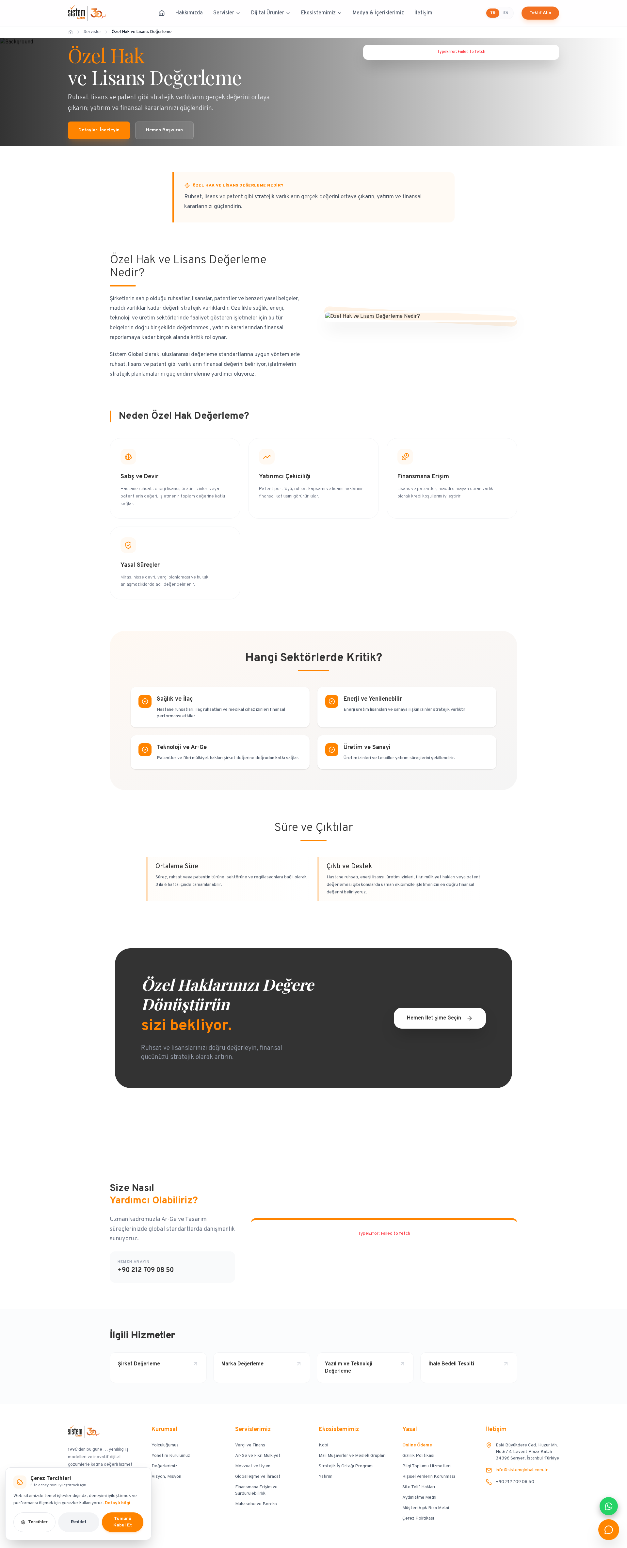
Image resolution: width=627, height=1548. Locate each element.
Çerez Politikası (418, 1518)
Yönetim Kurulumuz (171, 1455)
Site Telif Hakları (418, 1487)
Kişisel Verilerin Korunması (428, 1476)
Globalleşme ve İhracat (258, 1476)
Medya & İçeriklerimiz (378, 13)
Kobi (323, 1445)
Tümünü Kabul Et (122, 1522)
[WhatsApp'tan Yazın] (609, 1506)
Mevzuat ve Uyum (252, 1466)
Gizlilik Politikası (418, 1455)
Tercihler (38, 1522)
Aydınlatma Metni (419, 1497)
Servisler (223, 13)
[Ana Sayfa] (161, 13)
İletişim (423, 13)
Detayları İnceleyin (99, 130)
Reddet (79, 1522)
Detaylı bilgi (117, 1503)
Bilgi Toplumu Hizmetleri (426, 1466)
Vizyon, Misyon (166, 1476)
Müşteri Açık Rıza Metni (425, 1508)
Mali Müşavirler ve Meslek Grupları (352, 1455)
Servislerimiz (253, 1429)
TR (492, 13)
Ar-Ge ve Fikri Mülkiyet (258, 1455)
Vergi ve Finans (250, 1445)
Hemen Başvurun (164, 130)
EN (505, 13)
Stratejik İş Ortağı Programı (346, 1466)
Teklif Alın (540, 13)
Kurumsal (164, 1429)
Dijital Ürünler (267, 13)
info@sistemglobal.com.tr (522, 1470)
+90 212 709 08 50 (146, 1270)
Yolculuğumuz (165, 1445)
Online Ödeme (417, 1445)
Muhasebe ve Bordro (256, 1504)
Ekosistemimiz (318, 13)
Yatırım (325, 1476)
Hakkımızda (189, 13)
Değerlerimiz (164, 1466)
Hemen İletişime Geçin (434, 1018)
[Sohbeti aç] (608, 1529)
